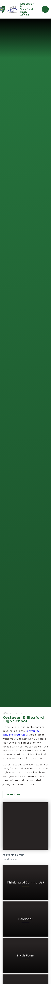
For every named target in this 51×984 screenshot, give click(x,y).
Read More (13, 794)
